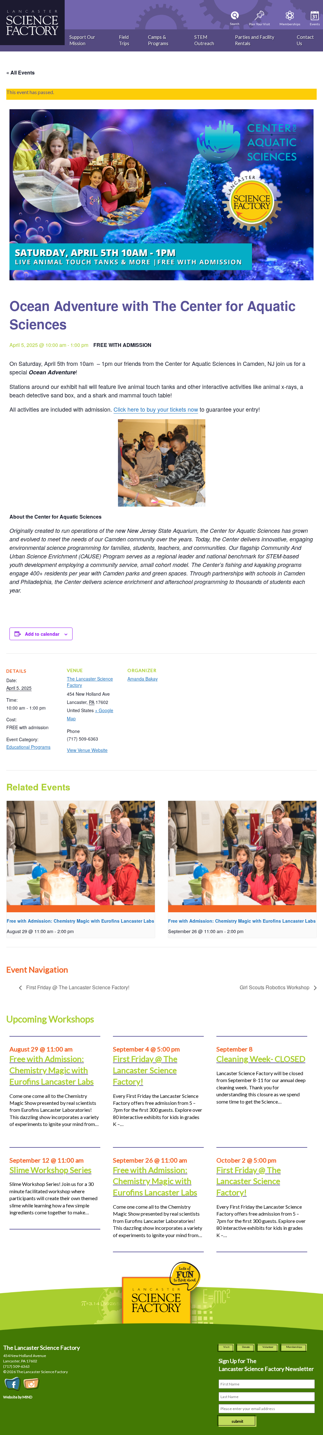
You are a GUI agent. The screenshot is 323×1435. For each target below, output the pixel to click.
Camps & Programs (158, 40)
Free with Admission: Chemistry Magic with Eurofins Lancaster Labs (80, 921)
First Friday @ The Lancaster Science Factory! (77, 987)
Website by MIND (17, 1397)
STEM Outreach (204, 40)
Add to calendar (42, 634)
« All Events (20, 72)
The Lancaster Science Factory (90, 682)
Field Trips (124, 40)
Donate (246, 1347)
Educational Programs (28, 747)
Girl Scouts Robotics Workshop (275, 987)
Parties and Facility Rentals (254, 40)
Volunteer (267, 1347)
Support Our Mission (82, 40)
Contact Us (305, 40)
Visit (226, 1347)
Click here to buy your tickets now (156, 409)
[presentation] (81, 856)
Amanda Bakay (142, 679)
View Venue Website (87, 750)
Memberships (294, 1347)
